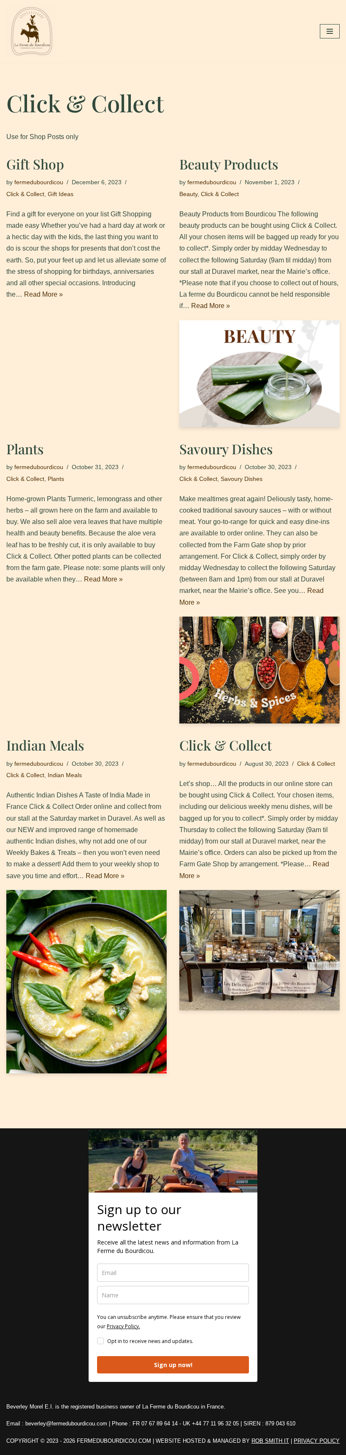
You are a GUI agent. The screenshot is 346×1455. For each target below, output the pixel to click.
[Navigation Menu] (330, 31)
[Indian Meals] (86, 981)
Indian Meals (45, 745)
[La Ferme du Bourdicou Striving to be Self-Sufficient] (33, 31)
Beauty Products (228, 164)
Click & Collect (25, 194)
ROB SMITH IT (270, 1441)
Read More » (43, 294)
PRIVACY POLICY (317, 1441)
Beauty (188, 194)
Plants (24, 449)
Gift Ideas (60, 194)
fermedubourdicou (38, 182)
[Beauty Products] (259, 373)
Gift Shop (35, 164)
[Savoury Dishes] (259, 670)
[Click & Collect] (259, 950)
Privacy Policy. (123, 1326)
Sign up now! (173, 1365)
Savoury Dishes (226, 449)
